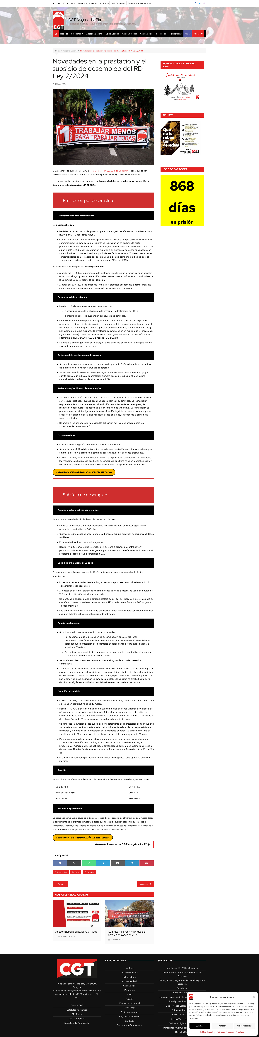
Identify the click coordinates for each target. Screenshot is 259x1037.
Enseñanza (182, 988)
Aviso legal (240, 1032)
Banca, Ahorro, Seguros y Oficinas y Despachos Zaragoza (182, 982)
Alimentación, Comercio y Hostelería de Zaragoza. (182, 974)
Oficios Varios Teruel (182, 1014)
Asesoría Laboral (94, 33)
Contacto (71, 3)
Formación (161, 33)
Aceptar (199, 1025)
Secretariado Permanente (139, 3)
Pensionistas (176, 33)
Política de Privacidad (225, 1032)
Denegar (222, 1025)
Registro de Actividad (129, 1016)
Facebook (195, 3)
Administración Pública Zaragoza (182, 968)
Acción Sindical (129, 33)
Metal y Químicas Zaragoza (182, 1001)
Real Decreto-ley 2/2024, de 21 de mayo (110, 170)
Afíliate (197, 33)
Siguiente (144, 884)
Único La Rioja (182, 1032)
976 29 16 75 (59, 990)
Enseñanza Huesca (182, 992)
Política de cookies (207, 1032)
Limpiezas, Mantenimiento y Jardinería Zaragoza (182, 997)
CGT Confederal (118, 3)
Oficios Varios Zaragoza (182, 1019)
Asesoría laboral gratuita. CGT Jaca (76, 931)
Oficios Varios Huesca (182, 1010)
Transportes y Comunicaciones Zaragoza (182, 1027)
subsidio (90, 872)
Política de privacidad (129, 1003)
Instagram (204, 3)
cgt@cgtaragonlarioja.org (80, 990)
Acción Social (146, 33)
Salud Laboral (112, 33)
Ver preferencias (244, 1025)
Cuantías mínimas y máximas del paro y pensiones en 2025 (127, 933)
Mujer (187, 33)
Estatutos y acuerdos (87, 3)
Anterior (61, 884)
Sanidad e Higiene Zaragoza (182, 1023)
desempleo (62, 872)
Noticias (64, 33)
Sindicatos (104, 3)
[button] (253, 997)
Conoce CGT (59, 3)
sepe (77, 872)
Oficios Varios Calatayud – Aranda (182, 1005)
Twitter (200, 3)
